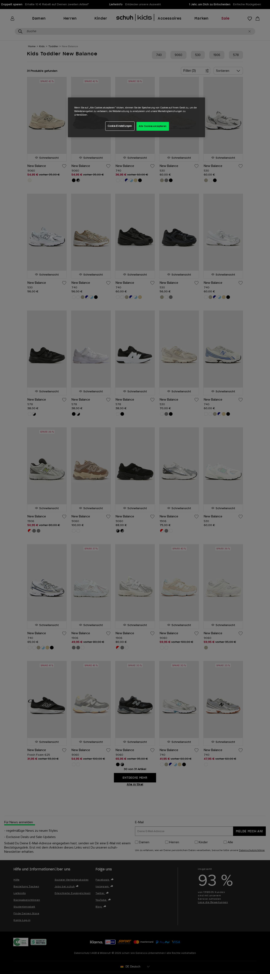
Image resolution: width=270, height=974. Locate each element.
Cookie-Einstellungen (120, 126)
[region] (136, 117)
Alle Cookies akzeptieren (153, 126)
